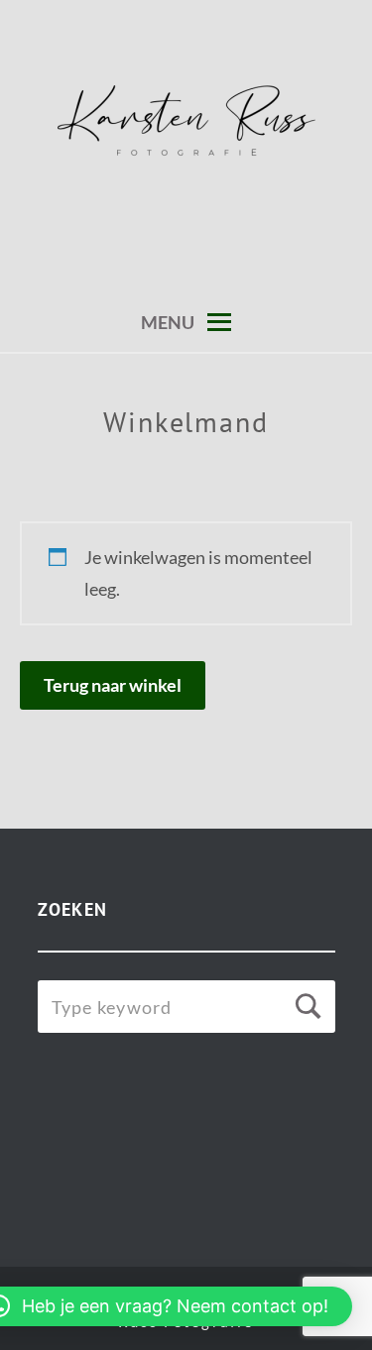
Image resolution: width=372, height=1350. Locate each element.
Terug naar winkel (113, 685)
